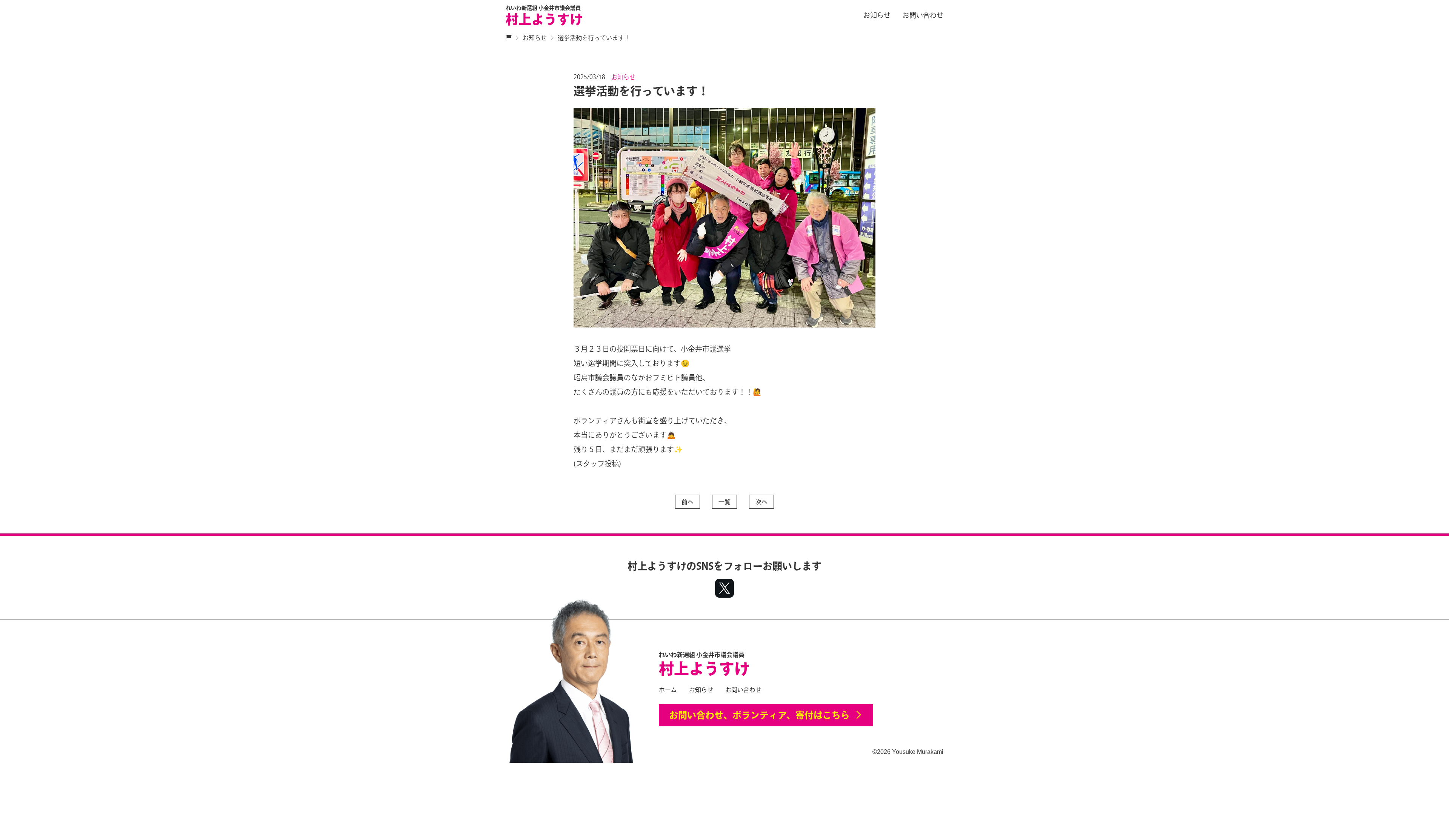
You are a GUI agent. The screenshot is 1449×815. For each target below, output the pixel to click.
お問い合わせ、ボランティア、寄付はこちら (759, 715)
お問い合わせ (923, 15)
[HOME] (509, 38)
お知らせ (877, 15)
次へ (761, 502)
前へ (687, 502)
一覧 (724, 502)
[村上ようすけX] (724, 589)
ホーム (668, 690)
